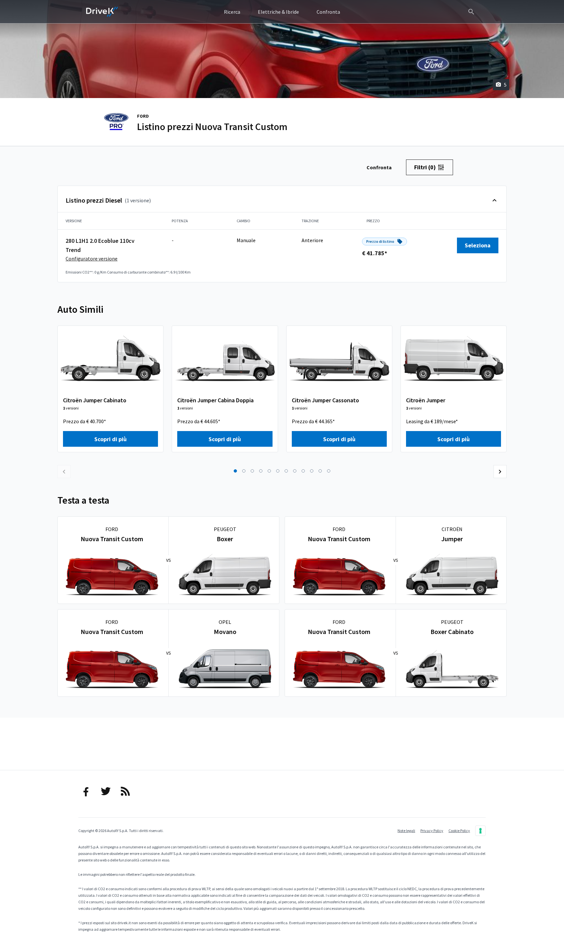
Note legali (406, 830)
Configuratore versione (92, 258)
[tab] (379, 167)
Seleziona (478, 245)
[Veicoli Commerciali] (102, 12)
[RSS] (125, 791)
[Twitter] (106, 791)
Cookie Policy (459, 830)
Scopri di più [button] (110, 439)
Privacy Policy (431, 830)
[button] (235, 471)
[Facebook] (86, 791)
